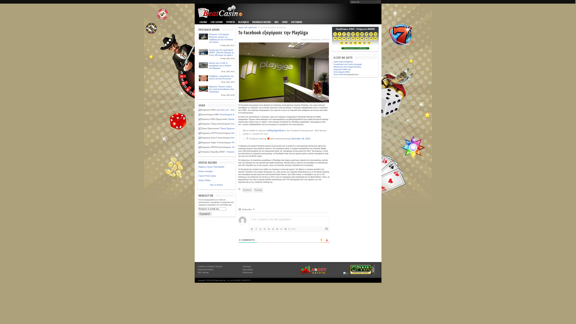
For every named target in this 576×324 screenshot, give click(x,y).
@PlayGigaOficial (275, 130)
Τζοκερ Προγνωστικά (229, 128)
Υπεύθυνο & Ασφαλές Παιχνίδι (210, 267)
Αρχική (240, 27)
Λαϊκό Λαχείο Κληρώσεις (343, 62)
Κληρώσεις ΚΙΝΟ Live (342, 69)
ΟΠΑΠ (285, 22)
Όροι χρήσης (248, 269)
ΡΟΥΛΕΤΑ (230, 22)
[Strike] (264, 229)
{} (289, 229)
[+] (293, 229)
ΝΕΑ (276, 22)
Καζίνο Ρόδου (204, 180)
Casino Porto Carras (207, 176)
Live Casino (217, 22)
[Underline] (260, 229)
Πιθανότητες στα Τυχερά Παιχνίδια (347, 67)
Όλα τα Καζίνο (216, 185)
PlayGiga (258, 190)
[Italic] (256, 229)
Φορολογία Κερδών (205, 269)
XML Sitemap (203, 273)
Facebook (247, 190)
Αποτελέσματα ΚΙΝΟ (229, 114)
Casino (203, 22)
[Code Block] (281, 229)
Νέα (245, 27)
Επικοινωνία (248, 273)
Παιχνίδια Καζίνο (261, 22)
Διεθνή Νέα (253, 27)
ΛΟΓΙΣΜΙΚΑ (296, 22)
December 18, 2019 (300, 138)
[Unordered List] (273, 229)
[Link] (286, 229)
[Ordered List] (269, 229)
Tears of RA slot (339, 75)
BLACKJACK (243, 22)
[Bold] (252, 229)
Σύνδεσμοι (247, 267)
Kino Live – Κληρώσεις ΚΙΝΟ (233, 110)
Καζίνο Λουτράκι (205, 171)
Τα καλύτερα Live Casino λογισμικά (347, 64)
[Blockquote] (277, 229)
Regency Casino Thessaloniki (211, 167)
